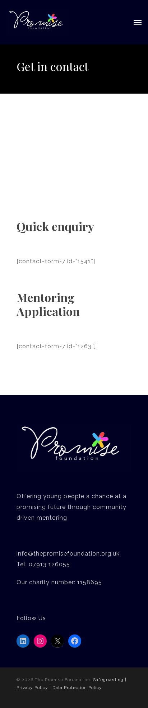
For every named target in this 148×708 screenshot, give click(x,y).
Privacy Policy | (34, 687)
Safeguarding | (109, 679)
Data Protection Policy (77, 687)
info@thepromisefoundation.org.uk (68, 553)
